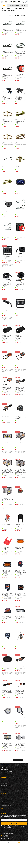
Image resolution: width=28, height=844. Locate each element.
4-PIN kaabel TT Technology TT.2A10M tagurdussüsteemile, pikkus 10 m (6, 284)
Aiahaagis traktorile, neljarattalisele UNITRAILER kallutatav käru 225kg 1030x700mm (20, 98)
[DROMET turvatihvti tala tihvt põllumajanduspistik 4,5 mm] (20, 45)
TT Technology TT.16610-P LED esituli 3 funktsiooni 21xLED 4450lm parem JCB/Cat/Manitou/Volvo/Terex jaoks (8, 499)
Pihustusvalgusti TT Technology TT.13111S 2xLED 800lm (20, 189)
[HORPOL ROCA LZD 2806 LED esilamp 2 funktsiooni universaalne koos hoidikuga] (7, 587)
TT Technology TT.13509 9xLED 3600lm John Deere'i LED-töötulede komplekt (20, 745)
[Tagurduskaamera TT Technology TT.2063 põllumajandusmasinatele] (20, 303)
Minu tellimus (5, 765)
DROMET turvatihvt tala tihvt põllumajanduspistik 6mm (7, 143)
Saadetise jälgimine (6, 769)
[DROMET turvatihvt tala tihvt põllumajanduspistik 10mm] (20, 114)
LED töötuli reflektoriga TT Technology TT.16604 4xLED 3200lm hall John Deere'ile (7, 718)
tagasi (3, 5)
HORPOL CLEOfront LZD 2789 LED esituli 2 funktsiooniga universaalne (20, 549)
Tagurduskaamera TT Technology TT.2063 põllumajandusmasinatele (20, 310)
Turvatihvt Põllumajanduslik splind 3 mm (7, 30)
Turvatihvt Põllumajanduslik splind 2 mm (20, 30)
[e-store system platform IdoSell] (14, 842)
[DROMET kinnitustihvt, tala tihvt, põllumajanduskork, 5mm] (7, 114)
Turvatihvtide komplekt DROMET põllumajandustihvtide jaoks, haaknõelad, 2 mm (20, 211)
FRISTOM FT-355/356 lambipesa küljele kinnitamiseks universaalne (6, 337)
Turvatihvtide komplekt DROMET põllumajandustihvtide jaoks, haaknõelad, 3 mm (7, 234)
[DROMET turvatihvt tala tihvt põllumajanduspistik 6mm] (7, 137)
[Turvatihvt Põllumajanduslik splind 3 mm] (7, 23)
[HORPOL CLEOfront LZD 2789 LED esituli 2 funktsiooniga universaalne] (20, 541)
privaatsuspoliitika (6, 803)
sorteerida (17, 15)
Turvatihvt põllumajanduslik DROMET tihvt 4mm (7, 75)
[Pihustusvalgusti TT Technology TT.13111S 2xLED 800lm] (20, 182)
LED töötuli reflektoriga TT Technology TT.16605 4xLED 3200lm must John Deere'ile (20, 718)
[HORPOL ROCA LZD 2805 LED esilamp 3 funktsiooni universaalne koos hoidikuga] (7, 636)
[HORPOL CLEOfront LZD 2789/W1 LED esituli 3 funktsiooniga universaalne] (7, 564)
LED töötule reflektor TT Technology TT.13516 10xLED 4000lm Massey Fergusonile (7, 745)
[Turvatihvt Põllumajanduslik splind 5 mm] (7, 45)
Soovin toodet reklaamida (7, 771)
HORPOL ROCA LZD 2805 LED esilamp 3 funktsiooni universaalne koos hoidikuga (7, 643)
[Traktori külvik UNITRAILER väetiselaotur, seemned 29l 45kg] (7, 91)
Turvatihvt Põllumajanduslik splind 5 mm (7, 52)
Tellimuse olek (5, 767)
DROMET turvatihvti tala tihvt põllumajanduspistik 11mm (20, 166)
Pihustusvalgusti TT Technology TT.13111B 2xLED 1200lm (7, 211)
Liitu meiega (4, 813)
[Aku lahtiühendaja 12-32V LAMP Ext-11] (20, 68)
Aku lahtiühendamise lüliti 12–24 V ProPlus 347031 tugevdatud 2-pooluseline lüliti (20, 643)
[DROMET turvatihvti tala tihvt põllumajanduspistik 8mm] (20, 137)
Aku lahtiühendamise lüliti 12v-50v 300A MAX (20, 234)
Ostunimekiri (4, 783)
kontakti (3, 774)
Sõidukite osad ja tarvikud (15, 5)
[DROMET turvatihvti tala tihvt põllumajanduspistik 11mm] (20, 159)
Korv (3, 781)
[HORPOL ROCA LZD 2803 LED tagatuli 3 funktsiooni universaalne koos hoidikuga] (20, 564)
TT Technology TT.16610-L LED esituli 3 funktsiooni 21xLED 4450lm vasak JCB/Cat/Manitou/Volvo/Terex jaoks (21, 471)
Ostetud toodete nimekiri (7, 785)
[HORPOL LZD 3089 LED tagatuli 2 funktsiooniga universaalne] (7, 610)
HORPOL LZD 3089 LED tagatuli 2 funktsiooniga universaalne (7, 617)
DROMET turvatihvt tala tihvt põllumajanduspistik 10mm (20, 121)
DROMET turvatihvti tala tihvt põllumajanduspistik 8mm (20, 143)
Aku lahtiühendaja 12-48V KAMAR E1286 (19, 497)
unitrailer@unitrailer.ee (8, 833)
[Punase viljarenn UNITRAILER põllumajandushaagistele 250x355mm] (7, 541)
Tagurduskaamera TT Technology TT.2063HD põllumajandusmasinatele (7, 257)
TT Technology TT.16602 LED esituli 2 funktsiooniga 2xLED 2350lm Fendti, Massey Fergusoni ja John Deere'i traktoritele (20, 416)
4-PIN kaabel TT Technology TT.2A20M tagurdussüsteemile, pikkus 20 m (19, 284)
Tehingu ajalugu (5, 787)
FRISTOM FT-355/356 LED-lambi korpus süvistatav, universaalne (7, 666)
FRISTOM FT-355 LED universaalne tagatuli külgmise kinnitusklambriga (19, 692)
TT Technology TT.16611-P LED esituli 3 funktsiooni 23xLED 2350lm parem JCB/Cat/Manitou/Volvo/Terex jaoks (8, 471)
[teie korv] (25, 2)
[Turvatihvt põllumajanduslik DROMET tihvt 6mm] (7, 159)
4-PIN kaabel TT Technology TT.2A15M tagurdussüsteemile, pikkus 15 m (19, 258)
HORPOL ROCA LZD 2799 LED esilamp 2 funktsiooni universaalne (20, 594)
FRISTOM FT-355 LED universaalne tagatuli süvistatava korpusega (7, 691)
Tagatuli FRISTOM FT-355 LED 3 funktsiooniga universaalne (7, 363)
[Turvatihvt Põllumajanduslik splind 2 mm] (20, 23)
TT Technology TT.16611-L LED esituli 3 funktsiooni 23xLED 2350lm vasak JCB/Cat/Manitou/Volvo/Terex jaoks (21, 444)
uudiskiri (4, 790)
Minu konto (4, 777)
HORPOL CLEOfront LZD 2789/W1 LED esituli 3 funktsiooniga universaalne (7, 572)
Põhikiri (3, 801)
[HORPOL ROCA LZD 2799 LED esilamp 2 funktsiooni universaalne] (20, 587)
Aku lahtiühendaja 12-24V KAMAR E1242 (6, 525)
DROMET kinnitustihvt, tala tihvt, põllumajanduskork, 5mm (7, 120)
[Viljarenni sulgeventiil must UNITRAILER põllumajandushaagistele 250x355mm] (20, 518)
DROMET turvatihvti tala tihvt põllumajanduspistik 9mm (7, 189)
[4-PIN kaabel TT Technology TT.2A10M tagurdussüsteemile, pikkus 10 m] (7, 277)
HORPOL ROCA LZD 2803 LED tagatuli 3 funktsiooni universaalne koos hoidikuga (20, 572)
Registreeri (14, 823)
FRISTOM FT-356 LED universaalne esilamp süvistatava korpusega (20, 666)
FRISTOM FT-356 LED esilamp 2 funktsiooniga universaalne (20, 363)
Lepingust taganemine (6, 805)
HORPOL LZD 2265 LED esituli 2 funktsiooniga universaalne (20, 617)
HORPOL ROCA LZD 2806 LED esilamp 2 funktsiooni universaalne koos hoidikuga (7, 595)
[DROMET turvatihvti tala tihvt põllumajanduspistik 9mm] (7, 182)
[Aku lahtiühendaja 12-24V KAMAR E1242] (7, 518)
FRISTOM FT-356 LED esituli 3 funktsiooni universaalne (6, 388)
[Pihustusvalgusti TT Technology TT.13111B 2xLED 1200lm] (7, 204)
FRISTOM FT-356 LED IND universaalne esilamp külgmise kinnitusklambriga (7, 415)
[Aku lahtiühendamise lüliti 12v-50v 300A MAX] (20, 227)
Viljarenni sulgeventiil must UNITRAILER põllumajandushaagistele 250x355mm (20, 526)
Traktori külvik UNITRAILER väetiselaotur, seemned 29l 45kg (7, 98)
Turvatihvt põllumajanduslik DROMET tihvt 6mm (7, 165)
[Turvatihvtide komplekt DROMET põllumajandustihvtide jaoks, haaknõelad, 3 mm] (7, 227)
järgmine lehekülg (17, 760)
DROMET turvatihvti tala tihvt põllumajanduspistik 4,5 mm (20, 53)
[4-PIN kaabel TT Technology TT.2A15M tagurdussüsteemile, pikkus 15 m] (20, 250)
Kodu (8, 5)
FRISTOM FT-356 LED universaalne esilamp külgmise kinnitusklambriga (19, 389)
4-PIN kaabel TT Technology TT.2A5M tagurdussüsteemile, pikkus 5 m (6, 310)
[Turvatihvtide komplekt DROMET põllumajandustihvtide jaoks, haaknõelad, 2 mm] (20, 204)
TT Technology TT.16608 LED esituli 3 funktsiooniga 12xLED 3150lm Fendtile (7, 444)
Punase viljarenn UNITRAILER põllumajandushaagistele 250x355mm (7, 549)
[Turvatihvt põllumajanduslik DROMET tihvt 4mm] (7, 68)
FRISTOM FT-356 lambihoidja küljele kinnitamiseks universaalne (19, 337)
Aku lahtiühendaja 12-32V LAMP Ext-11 (19, 75)
